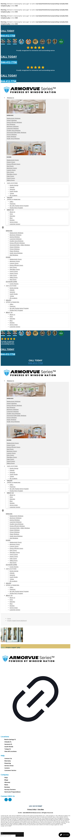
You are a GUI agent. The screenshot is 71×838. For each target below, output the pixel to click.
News (6, 785)
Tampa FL (7, 749)
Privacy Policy (31, 809)
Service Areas (8, 765)
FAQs (6, 777)
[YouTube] (10, 799)
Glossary (7, 782)
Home (9, 618)
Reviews (7, 787)
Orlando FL (7, 742)
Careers (7, 768)
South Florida (8, 746)
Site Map (41, 809)
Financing (7, 763)
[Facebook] (6, 799)
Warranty (7, 761)
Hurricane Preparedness (12, 792)
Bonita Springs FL (10, 739)
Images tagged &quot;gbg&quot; (17, 620)
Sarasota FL (8, 744)
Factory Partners (10, 789)
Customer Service (10, 770)
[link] (35, 693)
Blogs (6, 780)
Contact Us (8, 758)
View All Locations (10, 751)
